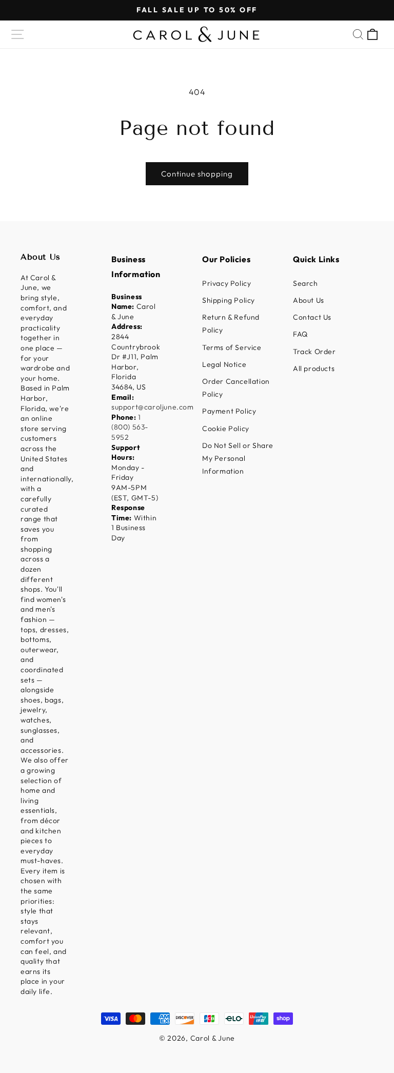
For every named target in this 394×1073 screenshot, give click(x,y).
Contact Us (312, 317)
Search (305, 283)
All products (313, 368)
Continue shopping (197, 174)
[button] (17, 34)
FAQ (300, 334)
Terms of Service (232, 347)
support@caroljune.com (152, 407)
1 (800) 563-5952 (129, 427)
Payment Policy (229, 411)
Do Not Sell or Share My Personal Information (237, 458)
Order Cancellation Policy (236, 388)
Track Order (314, 351)
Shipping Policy (228, 300)
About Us (308, 300)
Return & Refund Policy (231, 324)
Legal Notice (224, 364)
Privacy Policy (226, 283)
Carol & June (212, 1038)
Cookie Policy (225, 428)
